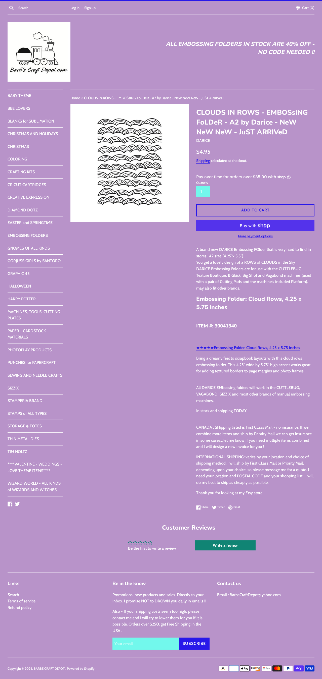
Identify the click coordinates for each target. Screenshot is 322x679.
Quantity (202, 183)
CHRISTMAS (18, 146)
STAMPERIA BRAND (25, 400)
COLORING (17, 159)
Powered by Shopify (81, 668)
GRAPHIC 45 (19, 273)
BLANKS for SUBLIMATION (31, 121)
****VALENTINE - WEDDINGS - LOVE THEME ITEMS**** (35, 467)
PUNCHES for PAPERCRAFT (32, 362)
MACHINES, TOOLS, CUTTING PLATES (34, 315)
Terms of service (21, 601)
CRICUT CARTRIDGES (27, 184)
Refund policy (19, 607)
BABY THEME (19, 95)
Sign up (90, 8)
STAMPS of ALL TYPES (27, 413)
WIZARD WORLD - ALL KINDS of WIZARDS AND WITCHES (34, 486)
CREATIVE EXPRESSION (28, 197)
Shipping (203, 160)
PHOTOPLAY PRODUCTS (30, 350)
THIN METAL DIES (23, 438)
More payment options (255, 236)
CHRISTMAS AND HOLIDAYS (33, 133)
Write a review (225, 545)
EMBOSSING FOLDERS (28, 235)
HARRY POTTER (22, 299)
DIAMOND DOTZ (23, 210)
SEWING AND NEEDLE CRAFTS (35, 375)
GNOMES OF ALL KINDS (29, 248)
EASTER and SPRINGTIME (30, 222)
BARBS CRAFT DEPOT (49, 668)
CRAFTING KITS (21, 171)
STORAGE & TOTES (25, 426)
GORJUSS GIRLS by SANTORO (34, 260)
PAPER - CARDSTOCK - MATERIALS (28, 334)
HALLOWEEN (19, 286)
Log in (74, 8)
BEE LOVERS (19, 108)
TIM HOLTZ (17, 451)
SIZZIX (13, 388)
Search (13, 594)
